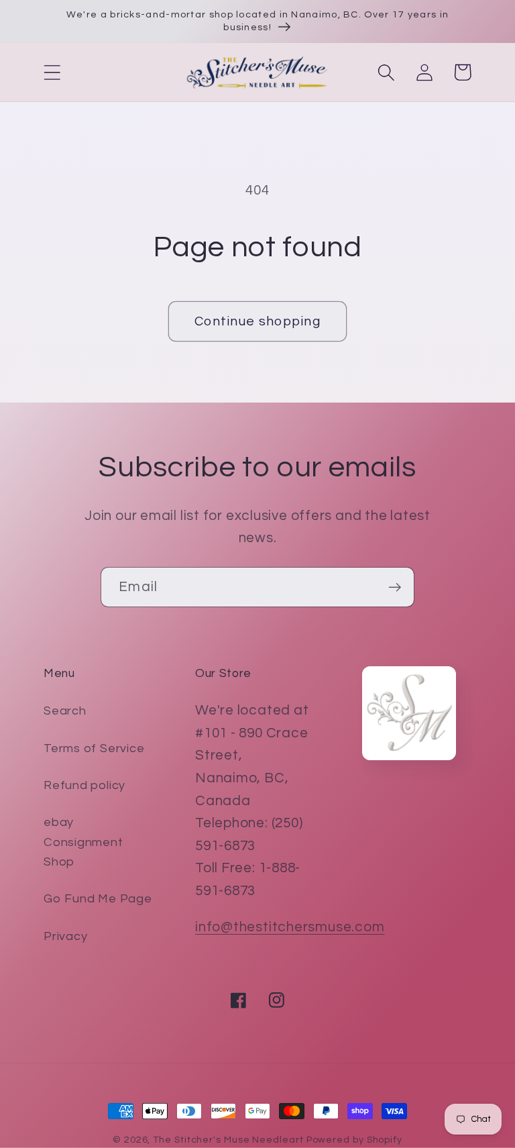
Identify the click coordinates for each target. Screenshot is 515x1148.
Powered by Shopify (354, 1140)
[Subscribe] (395, 587)
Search (65, 711)
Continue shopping (257, 321)
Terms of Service (94, 748)
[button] (52, 72)
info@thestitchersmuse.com (290, 927)
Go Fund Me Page (98, 898)
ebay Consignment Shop (83, 842)
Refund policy (84, 785)
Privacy (65, 936)
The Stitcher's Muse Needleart (228, 1140)
